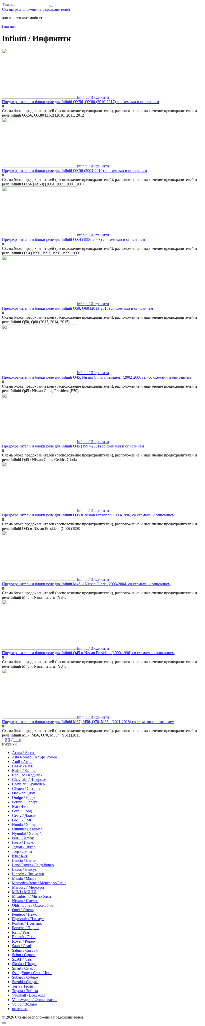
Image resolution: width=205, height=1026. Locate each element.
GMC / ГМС (22, 820)
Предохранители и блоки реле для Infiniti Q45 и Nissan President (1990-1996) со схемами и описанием (88, 515)
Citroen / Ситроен (27, 788)
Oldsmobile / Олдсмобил (32, 905)
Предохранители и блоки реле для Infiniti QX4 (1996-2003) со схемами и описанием (73, 239)
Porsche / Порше (25, 928)
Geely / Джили (24, 815)
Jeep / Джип (22, 851)
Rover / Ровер (23, 941)
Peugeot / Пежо (24, 914)
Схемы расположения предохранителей (36, 9)
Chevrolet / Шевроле (29, 779)
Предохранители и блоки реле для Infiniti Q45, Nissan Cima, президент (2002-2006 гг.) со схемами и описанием (96, 377)
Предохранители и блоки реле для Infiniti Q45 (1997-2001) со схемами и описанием (73, 446)
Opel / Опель (23, 910)
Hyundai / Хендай (27, 833)
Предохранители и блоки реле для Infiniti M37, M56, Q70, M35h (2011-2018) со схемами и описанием (88, 722)
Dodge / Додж (23, 797)
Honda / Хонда (24, 824)
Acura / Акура (24, 752)
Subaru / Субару (25, 977)
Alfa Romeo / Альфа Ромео (34, 757)
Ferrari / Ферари (25, 802)
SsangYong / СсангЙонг (32, 973)
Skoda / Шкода (24, 964)
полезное (20, 1009)
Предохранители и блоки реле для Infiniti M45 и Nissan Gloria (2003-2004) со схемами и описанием (86, 584)
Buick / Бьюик (24, 770)
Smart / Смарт (23, 968)
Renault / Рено (24, 937)
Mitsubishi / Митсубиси (31, 896)
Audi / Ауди (22, 761)
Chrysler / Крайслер (28, 784)
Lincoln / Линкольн (28, 874)
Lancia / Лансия (25, 860)
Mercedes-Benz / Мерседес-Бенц (39, 883)
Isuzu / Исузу (23, 838)
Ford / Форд (22, 811)
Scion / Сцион (24, 955)
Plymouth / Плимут (28, 919)
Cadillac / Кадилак (27, 775)
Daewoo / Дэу (23, 793)
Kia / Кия (20, 856)
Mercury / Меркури (28, 887)
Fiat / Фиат (21, 806)
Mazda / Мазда (24, 878)
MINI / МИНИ (24, 892)
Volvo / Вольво (24, 1004)
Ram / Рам (20, 932)
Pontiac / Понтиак (27, 923)
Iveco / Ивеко (23, 842)
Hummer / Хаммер (27, 829)
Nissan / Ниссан (25, 901)
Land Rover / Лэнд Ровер (33, 865)
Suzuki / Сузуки (25, 982)
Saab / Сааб (21, 946)
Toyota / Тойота (25, 991)
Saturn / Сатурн (25, 950)
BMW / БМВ (23, 766)
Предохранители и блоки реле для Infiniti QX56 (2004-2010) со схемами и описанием (74, 170)
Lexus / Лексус (24, 869)
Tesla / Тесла (22, 986)
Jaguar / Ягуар (24, 847)
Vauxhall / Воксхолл (28, 995)
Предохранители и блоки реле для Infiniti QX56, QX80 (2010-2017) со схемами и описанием (80, 102)
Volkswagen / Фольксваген (34, 1000)
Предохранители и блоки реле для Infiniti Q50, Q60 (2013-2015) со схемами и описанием (77, 308)
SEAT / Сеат (22, 959)
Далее (16, 739)
